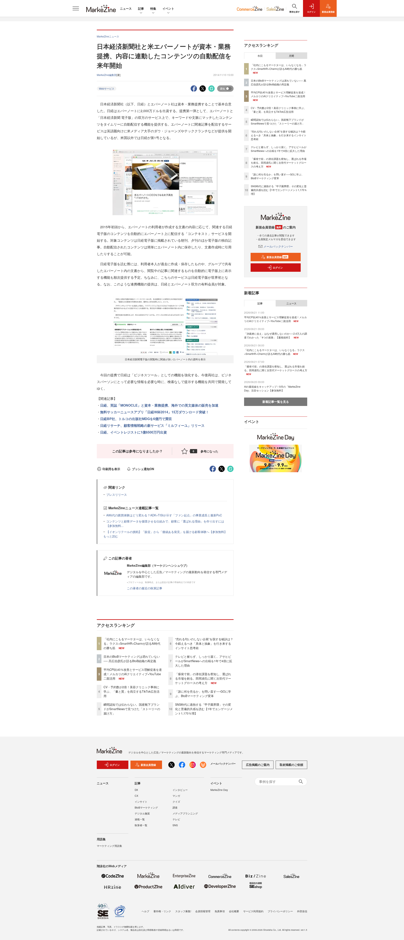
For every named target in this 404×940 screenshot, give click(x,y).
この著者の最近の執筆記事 (144, 588)
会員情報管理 (202, 911)
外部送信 (302, 911)
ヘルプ (145, 911)
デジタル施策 (142, 813)
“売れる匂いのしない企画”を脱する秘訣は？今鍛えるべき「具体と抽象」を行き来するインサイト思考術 (204, 643)
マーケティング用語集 (109, 845)
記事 (141, 8)
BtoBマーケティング (146, 807)
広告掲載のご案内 (258, 764)
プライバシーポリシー (280, 911)
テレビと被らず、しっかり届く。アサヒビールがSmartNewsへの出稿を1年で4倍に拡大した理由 (203, 660)
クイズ (176, 801)
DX (136, 790)
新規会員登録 (277, 257)
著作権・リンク (162, 911)
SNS (175, 825)
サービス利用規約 (253, 911)
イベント (168, 8)
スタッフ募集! (183, 911)
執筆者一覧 (141, 825)
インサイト (141, 801)
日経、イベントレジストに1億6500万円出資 (133, 432)
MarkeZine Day (219, 790)
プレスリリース (116, 494)
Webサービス (106, 88)
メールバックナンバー (278, 246)
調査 (175, 807)
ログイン (278, 267)
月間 (291, 56)
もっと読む (110, 536)
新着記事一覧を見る (275, 401)
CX (136, 795)
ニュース (126, 8)
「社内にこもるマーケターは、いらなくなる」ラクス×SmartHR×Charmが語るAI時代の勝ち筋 (132, 643)
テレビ (176, 819)
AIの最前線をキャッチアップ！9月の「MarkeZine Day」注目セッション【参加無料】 (272, 388)
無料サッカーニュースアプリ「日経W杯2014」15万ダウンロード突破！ (154, 412)
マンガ (176, 795)
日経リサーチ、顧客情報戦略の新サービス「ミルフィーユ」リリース (152, 425)
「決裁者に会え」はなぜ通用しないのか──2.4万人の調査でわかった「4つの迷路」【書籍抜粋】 (275, 335)
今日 (260, 56)
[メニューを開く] (75, 8)
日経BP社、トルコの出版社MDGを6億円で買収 (136, 418)
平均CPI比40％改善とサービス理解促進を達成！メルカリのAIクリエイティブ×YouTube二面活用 (133, 673)
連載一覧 (140, 819)
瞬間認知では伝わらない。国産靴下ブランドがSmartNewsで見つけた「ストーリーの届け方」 (132, 708)
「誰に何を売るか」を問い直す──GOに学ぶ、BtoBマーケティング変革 (203, 693)
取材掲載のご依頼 (291, 764)
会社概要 (234, 911)
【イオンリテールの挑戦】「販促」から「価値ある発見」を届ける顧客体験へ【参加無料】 (166, 532)
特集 (153, 8)
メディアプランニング (185, 813)
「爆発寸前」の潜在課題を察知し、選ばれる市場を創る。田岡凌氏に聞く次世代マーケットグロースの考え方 (203, 678)
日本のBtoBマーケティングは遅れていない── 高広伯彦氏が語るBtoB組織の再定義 (132, 658)
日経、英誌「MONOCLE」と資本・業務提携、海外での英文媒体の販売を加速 (159, 405)
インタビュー (180, 790)
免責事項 (220, 911)
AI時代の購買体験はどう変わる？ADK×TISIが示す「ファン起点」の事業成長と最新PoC (164, 515)
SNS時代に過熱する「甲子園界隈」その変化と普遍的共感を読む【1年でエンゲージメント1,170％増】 (204, 708)
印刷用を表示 (111, 469)
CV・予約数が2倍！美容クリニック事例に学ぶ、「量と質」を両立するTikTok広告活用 (131, 691)
